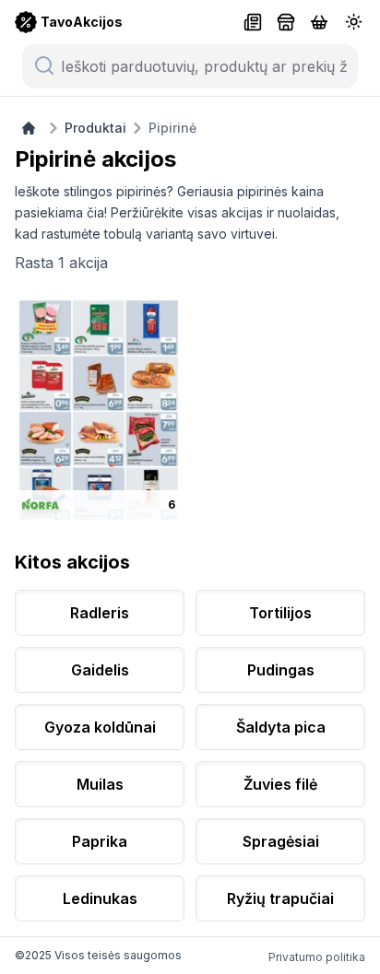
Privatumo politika (316, 957)
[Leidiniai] (252, 22)
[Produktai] (319, 22)
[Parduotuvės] (286, 22)
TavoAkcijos (82, 21)
